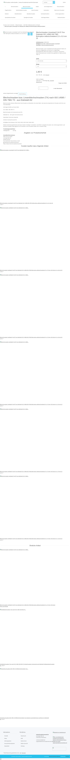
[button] (58, 2)
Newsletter (6, 746)
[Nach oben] (0, 759)
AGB (22, 738)
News (5, 738)
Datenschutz (24, 741)
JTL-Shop (67, 756)
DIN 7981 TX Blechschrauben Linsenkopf (50, 43)
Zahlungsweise (7, 741)
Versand (47, 75)
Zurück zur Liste (6, 25)
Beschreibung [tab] (22, 94)
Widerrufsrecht (24, 743)
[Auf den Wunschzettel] (31, 33)
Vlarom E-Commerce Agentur (54, 756)
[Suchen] (54, 2)
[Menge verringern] (37, 88)
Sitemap (23, 746)
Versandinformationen (9, 743)
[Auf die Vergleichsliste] (29, 33)
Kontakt (6, 736)
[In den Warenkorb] (4, 30)
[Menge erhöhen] (49, 88)
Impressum (23, 736)
